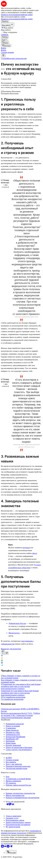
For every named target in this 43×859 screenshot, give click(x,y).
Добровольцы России (17, 623)
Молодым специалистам (17, 58)
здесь (34, 553)
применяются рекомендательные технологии (21, 832)
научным (26, 548)
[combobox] (11, 852)
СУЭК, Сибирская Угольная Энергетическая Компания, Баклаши (17, 716)
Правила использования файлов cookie (17, 19)
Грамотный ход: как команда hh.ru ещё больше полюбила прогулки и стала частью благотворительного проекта (20, 693)
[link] (5, 42)
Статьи (4, 58)
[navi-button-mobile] (3, 55)
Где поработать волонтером (12, 699)
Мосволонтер (14, 633)
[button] (3, 48)
